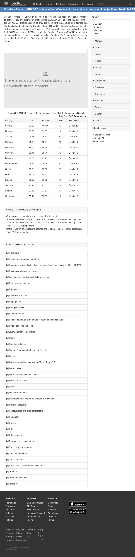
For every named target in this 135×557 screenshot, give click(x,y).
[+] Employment (13, 301)
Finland (8, 190)
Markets (98, 40)
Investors (52, 509)
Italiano (19, 533)
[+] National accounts (16, 404)
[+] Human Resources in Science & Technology (28, 350)
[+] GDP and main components (20, 331)
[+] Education (12, 289)
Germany (9, 196)
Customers (53, 502)
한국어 (40, 539)
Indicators (97, 30)
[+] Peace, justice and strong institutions (24, 410)
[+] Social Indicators (15, 459)
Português (10, 536)
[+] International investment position (22, 374)
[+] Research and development (20, 441)
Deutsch (20, 529)
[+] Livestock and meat (16, 392)
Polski (19, 536)
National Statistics (101, 134)
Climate (98, 120)
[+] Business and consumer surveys (22, 271)
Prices (97, 60)
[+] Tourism (11, 471)
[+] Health (10, 337)
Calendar (97, 23)
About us (52, 516)
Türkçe (30, 533)
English (9, 529)
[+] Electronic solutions (16, 295)
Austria (8, 136)
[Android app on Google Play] (77, 511)
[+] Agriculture (12, 252)
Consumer (99, 93)
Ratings (9, 519)
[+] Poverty (11, 422)
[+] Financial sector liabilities (19, 325)
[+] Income (11, 356)
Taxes (97, 107)
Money (97, 67)
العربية (30, 536)
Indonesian (21, 539)
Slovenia (9, 152)
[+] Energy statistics (15, 307)
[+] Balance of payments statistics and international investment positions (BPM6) (43, 264)
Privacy (51, 519)
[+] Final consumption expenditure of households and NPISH (34, 319)
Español (9, 533)
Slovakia (9, 185)
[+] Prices (10, 428)
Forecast (97, 27)
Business (99, 87)
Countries (10, 506)
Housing (98, 100)
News (95, 33)
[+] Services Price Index (17, 453)
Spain (8, 168)
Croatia (8, 125)
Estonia (8, 179)
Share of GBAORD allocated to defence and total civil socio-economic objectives (43, 219)
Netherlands (11, 163)
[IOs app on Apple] (77, 504)
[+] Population (12, 416)
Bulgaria (9, 158)
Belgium (9, 131)
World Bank (98, 140)
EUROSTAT (9, 32)
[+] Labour (11, 386)
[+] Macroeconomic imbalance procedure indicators (30, 398)
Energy (98, 113)
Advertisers (53, 512)
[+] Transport (12, 483)
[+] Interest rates (13, 368)
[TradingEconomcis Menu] (7, 3)
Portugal (9, 141)
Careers (51, 506)
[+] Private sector (14, 435)
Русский (31, 529)
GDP (97, 47)
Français (10, 539)
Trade (97, 74)
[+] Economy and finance (17, 283)
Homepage (11, 502)
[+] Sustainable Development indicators (24, 465)
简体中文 (40, 531)
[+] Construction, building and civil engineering (28, 277)
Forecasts (10, 516)
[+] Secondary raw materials (19, 447)
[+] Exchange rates (15, 313)
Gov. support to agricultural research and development (31, 216)
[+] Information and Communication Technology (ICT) (31, 362)
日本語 (40, 536)
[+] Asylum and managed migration (22, 258)
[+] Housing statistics (16, 343)
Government (100, 80)
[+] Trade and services (16, 477)
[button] (129, 4)
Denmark (9, 147)
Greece (8, 174)
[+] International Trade (16, 380)
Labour (98, 54)
